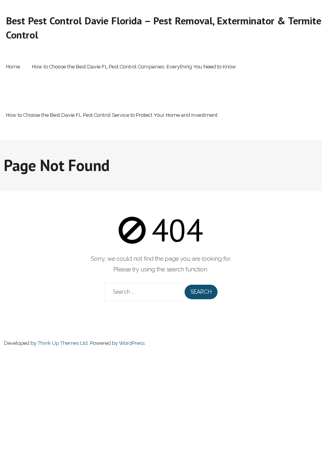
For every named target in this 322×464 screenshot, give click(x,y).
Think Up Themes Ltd (63, 343)
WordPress (132, 343)
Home (13, 67)
